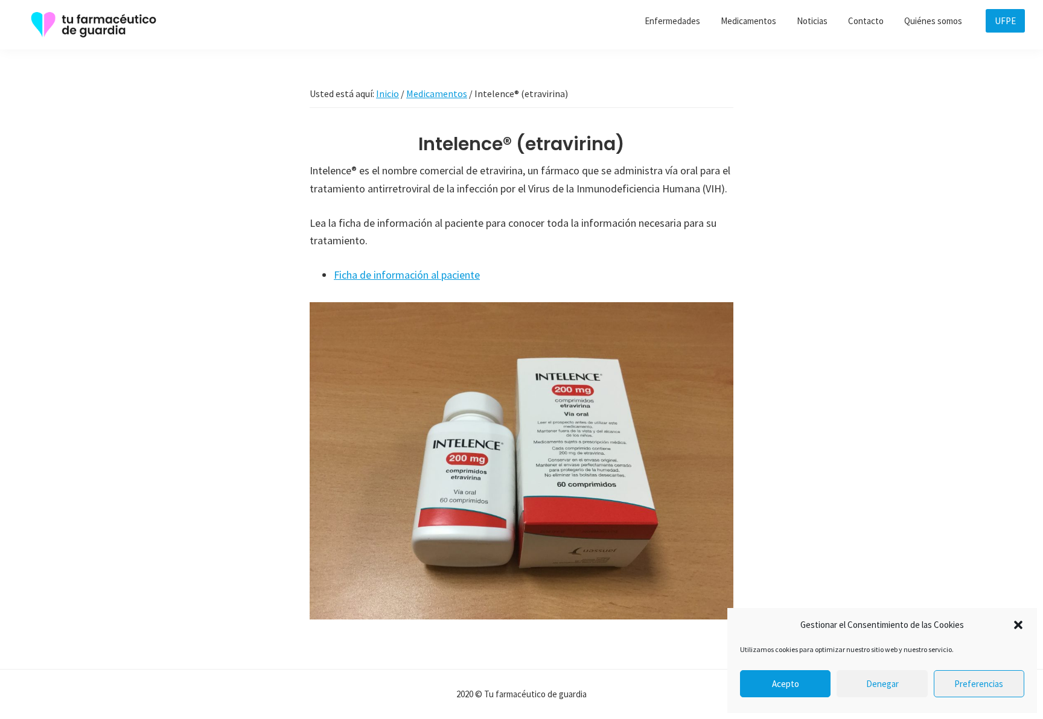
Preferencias (978, 683)
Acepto (785, 683)
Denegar (882, 683)
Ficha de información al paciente (407, 275)
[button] (1018, 625)
